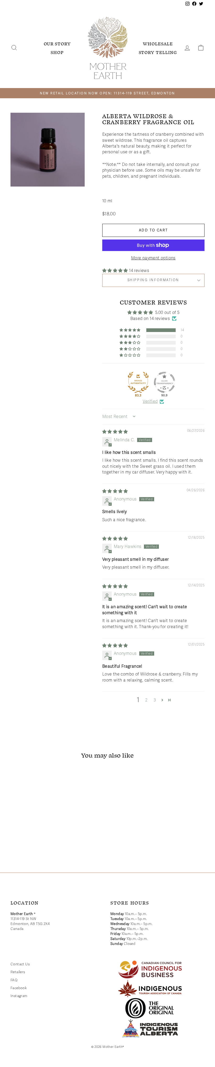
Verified (150, 401)
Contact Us (20, 964)
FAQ (14, 980)
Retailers (17, 972)
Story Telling (158, 52)
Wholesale (158, 43)
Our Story (57, 43)
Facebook (18, 988)
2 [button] (146, 700)
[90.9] (164, 382)
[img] (115, 431)
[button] (115, 270)
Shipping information (153, 280)
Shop (57, 52)
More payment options (153, 258)
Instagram (19, 996)
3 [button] (155, 700)
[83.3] (138, 382)
